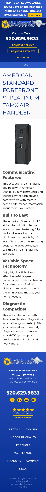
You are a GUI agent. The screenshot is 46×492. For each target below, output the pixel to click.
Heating (14, 429)
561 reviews (27, 413)
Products (23, 445)
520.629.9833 (22, 39)
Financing (14, 461)
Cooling (31, 429)
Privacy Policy (23, 481)
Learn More (35, 15)
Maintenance (23, 453)
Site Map (23, 487)
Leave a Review (23, 417)
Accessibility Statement (23, 484)
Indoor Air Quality (23, 437)
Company (32, 461)
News (23, 468)
